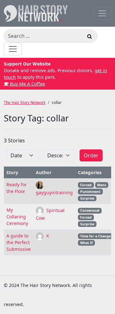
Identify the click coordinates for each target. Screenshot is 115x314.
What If (86, 243)
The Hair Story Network (24, 102)
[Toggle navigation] (102, 13)
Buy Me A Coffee (27, 84)
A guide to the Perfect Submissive (18, 242)
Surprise (87, 198)
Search (89, 37)
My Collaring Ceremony (17, 216)
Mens (101, 185)
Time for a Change (95, 236)
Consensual (89, 210)
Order (91, 155)
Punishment (90, 191)
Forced (86, 185)
